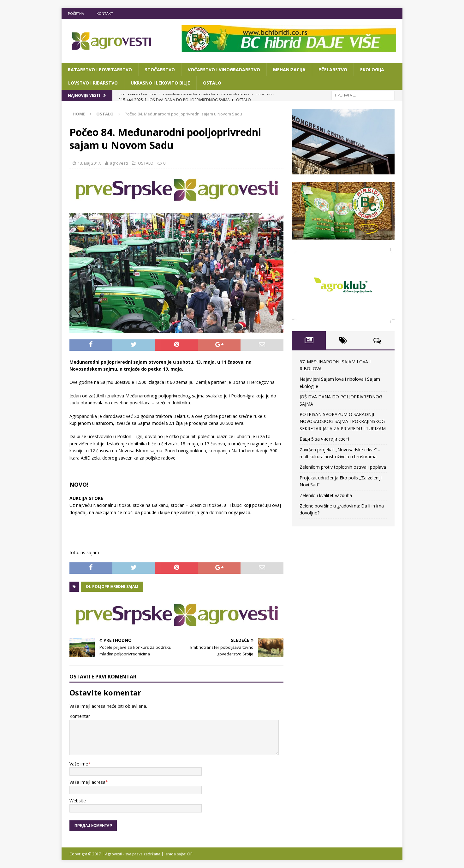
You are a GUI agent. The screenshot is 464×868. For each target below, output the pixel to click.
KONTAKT (105, 13)
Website (77, 801)
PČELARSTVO (332, 70)
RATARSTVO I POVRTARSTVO (100, 70)
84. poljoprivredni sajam (112, 586)
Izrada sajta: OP (178, 854)
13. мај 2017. (89, 163)
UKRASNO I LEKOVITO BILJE (160, 83)
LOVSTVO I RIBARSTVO (93, 83)
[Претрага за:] (363, 95)
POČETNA (76, 13)
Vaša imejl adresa (87, 782)
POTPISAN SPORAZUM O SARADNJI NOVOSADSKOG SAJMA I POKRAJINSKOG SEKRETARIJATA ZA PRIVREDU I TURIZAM (343, 421)
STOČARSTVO (160, 70)
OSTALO (212, 83)
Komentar (79, 716)
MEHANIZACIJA (289, 70)
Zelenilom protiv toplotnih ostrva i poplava (343, 467)
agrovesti (119, 163)
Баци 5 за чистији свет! (324, 439)
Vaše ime (78, 764)
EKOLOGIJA (372, 70)
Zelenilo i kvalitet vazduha (326, 495)
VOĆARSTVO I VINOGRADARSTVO (224, 70)
